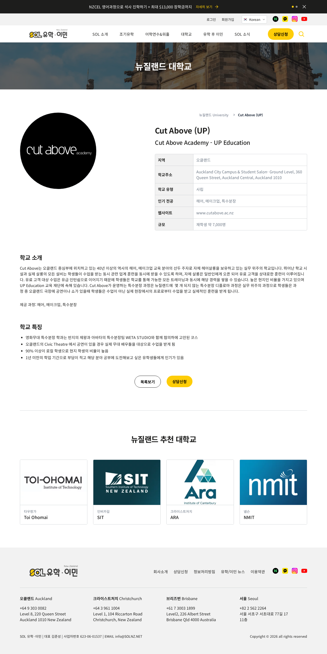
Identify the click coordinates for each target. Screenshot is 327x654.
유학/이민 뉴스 (233, 571)
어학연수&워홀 (157, 34)
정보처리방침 (204, 571)
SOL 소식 (242, 34)
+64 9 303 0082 (33, 608)
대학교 (186, 34)
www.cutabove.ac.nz (215, 213)
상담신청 (281, 34)
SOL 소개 (100, 34)
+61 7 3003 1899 (180, 608)
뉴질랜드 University (213, 114)
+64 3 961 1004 (106, 608)
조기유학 (126, 34)
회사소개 (160, 571)
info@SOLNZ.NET (128, 636)
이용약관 (258, 571)
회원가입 (228, 19)
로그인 (211, 19)
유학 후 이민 (213, 34)
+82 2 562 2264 (253, 608)
